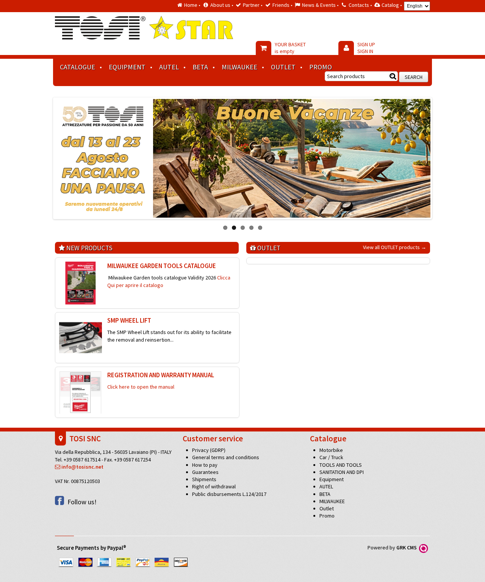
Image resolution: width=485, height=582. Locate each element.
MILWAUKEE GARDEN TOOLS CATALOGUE (161, 266)
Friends (280, 5)
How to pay (204, 464)
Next (438, 156)
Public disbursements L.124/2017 (229, 494)
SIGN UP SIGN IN (366, 48)
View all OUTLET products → (394, 247)
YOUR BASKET (290, 48)
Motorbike (331, 450)
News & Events (319, 5)
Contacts (359, 5)
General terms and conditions (225, 457)
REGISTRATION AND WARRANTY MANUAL (160, 375)
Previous (46, 156)
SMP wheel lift (129, 320)
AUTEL (169, 67)
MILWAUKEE (239, 67)
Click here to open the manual (140, 386)
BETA (200, 67)
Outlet (283, 67)
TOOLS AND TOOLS (340, 464)
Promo (320, 67)
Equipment (127, 67)
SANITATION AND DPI (341, 472)
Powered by (393, 547)
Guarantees (205, 472)
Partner (251, 5)
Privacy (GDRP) (208, 450)
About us (220, 5)
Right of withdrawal (214, 486)
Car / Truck (331, 457)
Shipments (204, 479)
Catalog (390, 5)
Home (190, 5)
